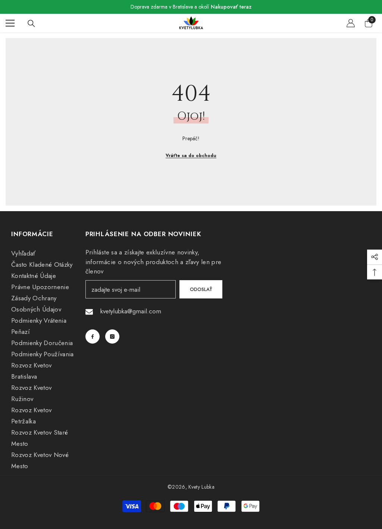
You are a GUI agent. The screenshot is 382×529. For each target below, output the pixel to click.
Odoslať (201, 289)
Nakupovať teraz (231, 6)
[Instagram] (112, 336)
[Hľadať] (31, 23)
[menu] (10, 23)
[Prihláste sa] (351, 23)
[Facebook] (92, 336)
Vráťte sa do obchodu (191, 155)
